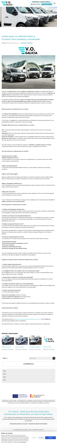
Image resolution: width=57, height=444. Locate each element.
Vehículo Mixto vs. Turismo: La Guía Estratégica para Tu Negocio (7, 346)
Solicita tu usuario (47, 4)
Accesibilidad (35, 429)
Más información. (22, 442)
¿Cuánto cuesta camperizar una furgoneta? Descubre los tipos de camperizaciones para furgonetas (48, 346)
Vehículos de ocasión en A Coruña (18, 423)
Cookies (30, 429)
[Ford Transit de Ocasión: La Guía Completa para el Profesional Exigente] (21, 340)
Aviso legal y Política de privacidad (20, 429)
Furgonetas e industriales (26, 43)
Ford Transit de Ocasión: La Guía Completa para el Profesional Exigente (20, 346)
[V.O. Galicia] (7, 3)
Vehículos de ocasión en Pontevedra (37, 423)
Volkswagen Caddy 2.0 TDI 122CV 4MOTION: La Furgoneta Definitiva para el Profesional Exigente (35, 346)
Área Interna (41, 429)
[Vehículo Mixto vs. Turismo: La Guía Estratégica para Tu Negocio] (8, 340)
